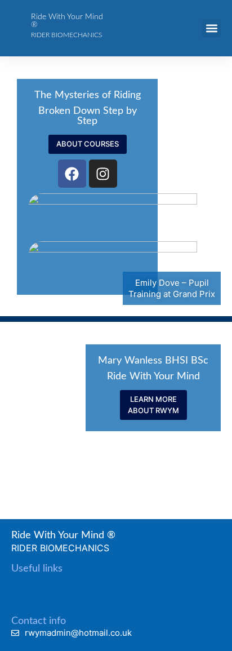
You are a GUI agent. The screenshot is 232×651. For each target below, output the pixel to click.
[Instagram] (103, 174)
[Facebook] (72, 174)
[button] (211, 28)
